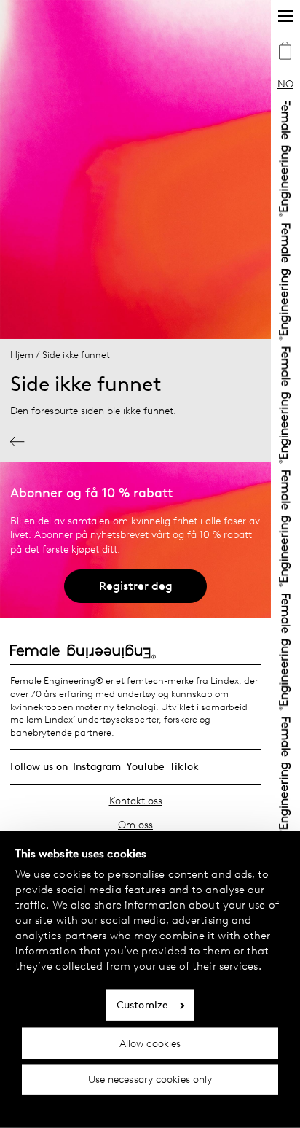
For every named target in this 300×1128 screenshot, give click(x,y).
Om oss (135, 825)
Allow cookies (150, 1043)
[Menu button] (285, 16)
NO (285, 84)
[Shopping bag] (285, 52)
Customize (142, 1005)
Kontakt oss (135, 801)
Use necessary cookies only (150, 1079)
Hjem (21, 354)
